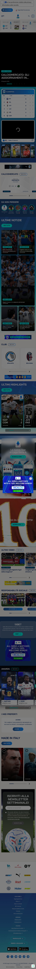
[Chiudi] (30, 478)
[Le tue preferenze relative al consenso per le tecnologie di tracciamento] (33, 966)
